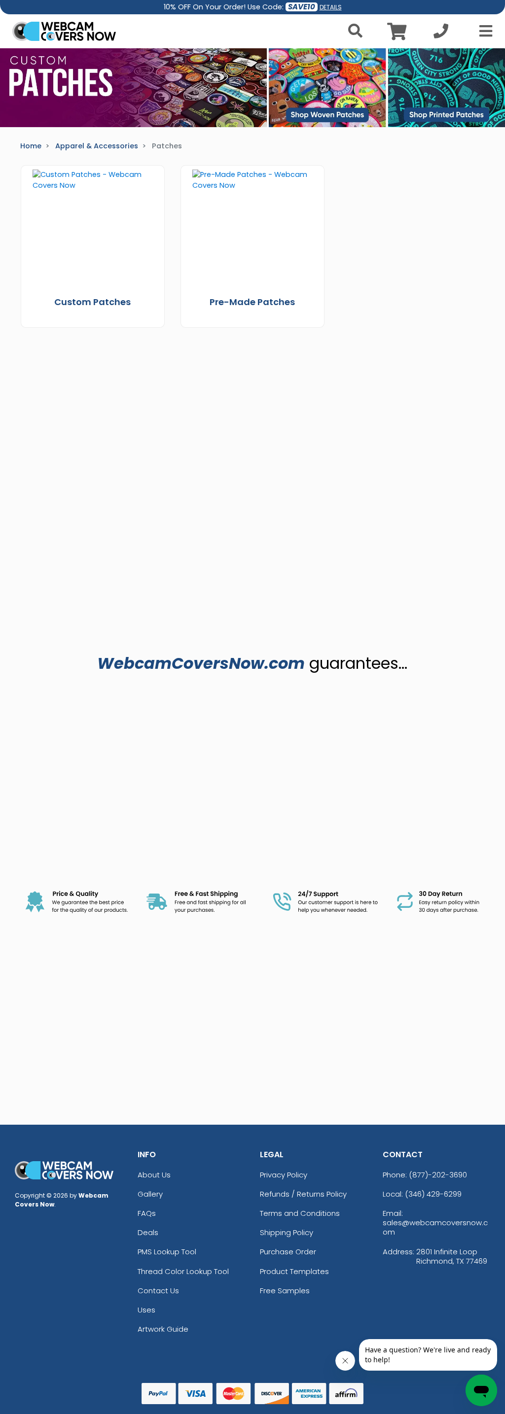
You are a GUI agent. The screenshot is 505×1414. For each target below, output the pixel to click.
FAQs (147, 1213)
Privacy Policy (283, 1175)
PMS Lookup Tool (167, 1251)
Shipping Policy (286, 1232)
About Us (154, 1175)
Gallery (150, 1194)
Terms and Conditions (300, 1213)
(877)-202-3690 (438, 1175)
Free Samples (285, 1290)
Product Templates (294, 1271)
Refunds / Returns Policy (303, 1194)
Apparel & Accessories (96, 146)
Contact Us (158, 1290)
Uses (146, 1310)
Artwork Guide (163, 1329)
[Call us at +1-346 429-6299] (440, 34)
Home (30, 146)
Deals (148, 1232)
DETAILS (331, 7)
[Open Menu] (483, 31)
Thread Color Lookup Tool (183, 1271)
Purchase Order (288, 1251)
